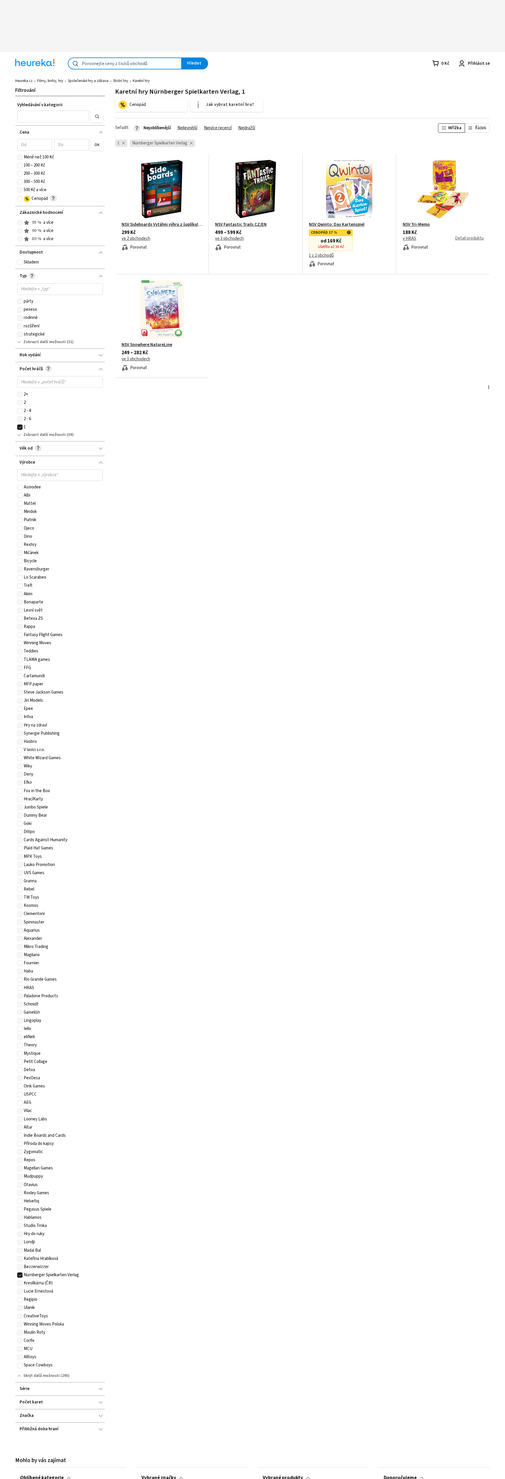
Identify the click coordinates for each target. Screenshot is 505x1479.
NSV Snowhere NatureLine (147, 345)
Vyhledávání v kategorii (40, 105)
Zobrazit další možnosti (44, 342)
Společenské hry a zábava (88, 80)
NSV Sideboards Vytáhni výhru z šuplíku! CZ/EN (162, 225)
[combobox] (125, 63)
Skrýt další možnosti (41, 1375)
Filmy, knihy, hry (50, 80)
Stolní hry (120, 80)
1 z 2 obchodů (321, 256)
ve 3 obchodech (229, 239)
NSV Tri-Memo (416, 225)
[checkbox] (20, 157)
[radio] (20, 222)
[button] (53, 116)
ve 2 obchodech (136, 239)
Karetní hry (141, 80)
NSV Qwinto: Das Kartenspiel (336, 225)
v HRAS (409, 239)
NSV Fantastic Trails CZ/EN (241, 225)
